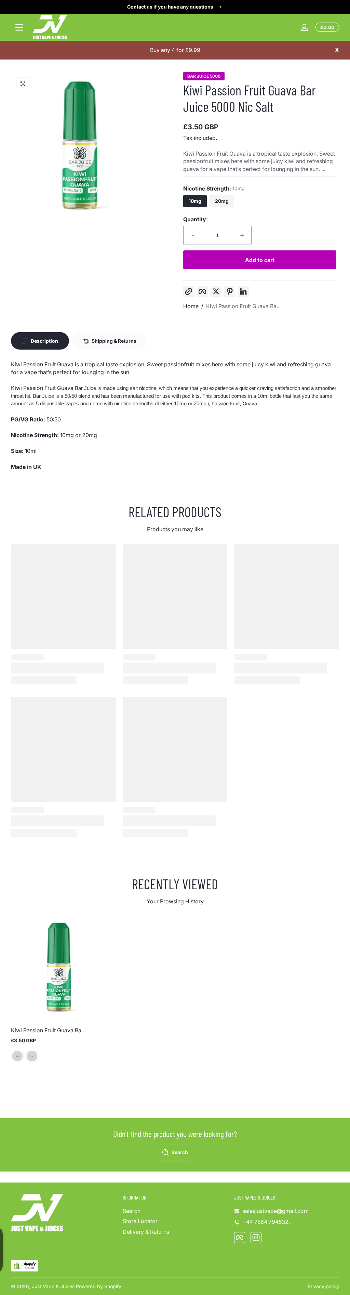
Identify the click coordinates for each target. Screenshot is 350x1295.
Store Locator (140, 1221)
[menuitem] (175, 1211)
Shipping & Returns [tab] (114, 341)
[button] (22, 83)
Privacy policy (323, 1286)
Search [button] (180, 1152)
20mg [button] (222, 201)
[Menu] (19, 27)
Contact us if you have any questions (170, 7)
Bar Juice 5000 (203, 76)
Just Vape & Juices (53, 1286)
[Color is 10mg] (17, 1056)
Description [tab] (44, 341)
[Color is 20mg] (32, 1056)
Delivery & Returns (146, 1231)
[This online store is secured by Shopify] (24, 1266)
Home (191, 306)
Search (131, 1210)
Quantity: (195, 219)
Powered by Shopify (98, 1286)
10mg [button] (195, 201)
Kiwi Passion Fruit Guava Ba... (243, 306)
